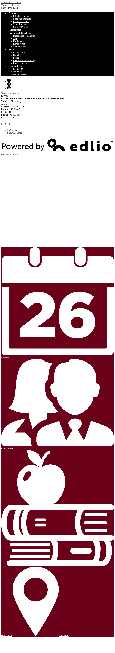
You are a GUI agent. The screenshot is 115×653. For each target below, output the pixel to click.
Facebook (9, 80)
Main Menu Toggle (10, 8)
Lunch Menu (19, 44)
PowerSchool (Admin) (24, 60)
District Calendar (21, 21)
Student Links (19, 46)
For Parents (18, 41)
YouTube (9, 87)
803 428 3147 (15, 114)
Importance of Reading (24, 36)
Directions (64, 635)
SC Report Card (20, 27)
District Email (19, 52)
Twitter (9, 84)
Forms (16, 57)
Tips (15, 38)
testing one (12, 130)
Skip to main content (11, 2)
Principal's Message (22, 16)
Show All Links (14, 132)
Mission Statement (22, 18)
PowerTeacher (20, 63)
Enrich (16, 55)
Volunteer (17, 71)
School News (19, 24)
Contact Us (18, 69)
